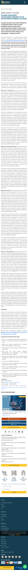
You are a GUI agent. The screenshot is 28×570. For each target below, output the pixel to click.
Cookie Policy (12, 534)
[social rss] (19, 557)
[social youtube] (16, 557)
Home (2, 9)
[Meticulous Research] (5, 431)
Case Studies (3, 516)
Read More (5, 415)
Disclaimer (3, 539)
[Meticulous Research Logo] (5, 2)
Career (2, 504)
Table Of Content (7, 567)
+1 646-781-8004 (5, 480)
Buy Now (15, 424)
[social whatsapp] (2, 557)
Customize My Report (15, 421)
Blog (2, 518)
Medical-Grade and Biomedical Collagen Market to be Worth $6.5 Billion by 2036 (13, 438)
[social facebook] (6, 557)
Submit (14, 492)
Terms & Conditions (5, 547)
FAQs (2, 508)
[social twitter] (12, 557)
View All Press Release (14, 465)
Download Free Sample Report (21, 568)
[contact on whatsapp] (25, 567)
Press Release (4, 514)
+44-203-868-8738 (13, 480)
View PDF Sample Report (14, 419)
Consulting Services (5, 528)
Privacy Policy (4, 541)
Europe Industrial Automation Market (15, 40)
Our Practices (3, 526)
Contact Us (3, 506)
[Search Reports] (24, 64)
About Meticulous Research (6, 502)
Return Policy (3, 545)
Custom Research (4, 529)
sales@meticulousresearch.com (12, 382)
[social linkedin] (9, 557)
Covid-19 (3, 520)
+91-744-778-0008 (23, 480)
